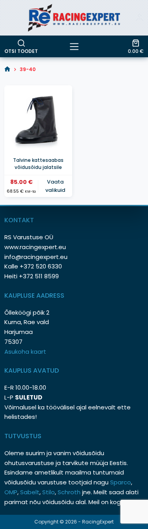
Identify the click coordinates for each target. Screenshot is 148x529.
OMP (10, 492)
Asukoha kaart (26, 351)
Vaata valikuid (55, 186)
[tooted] (74, 46)
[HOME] (7, 69)
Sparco (120, 482)
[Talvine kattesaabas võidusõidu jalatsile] (38, 119)
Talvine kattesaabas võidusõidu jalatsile (38, 164)
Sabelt (29, 492)
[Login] (140, 18)
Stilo (48, 492)
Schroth (70, 492)
